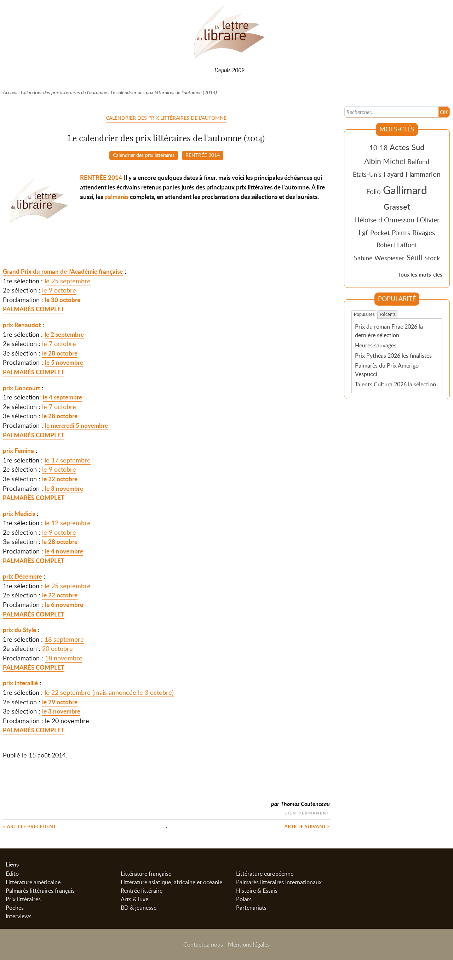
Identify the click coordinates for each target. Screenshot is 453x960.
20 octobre (57, 648)
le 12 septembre (68, 522)
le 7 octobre (59, 343)
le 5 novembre (64, 362)
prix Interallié (20, 683)
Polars (244, 899)
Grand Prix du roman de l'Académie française (63, 271)
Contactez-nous (203, 944)
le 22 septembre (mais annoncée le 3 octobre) (109, 692)
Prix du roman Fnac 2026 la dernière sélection (389, 331)
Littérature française (146, 873)
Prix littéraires (23, 899)
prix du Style (19, 630)
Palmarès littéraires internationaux (279, 882)
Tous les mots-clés (420, 274)
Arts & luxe (134, 899)
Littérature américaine (33, 882)
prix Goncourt (21, 388)
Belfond (418, 161)
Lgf (363, 232)
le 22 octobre (60, 479)
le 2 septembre (64, 334)
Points (401, 232)
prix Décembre (22, 576)
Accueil (10, 92)
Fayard (393, 174)
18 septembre (64, 639)
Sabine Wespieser (379, 258)
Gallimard (405, 189)
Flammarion (423, 174)
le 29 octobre (60, 702)
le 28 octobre (60, 353)
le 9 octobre (59, 290)
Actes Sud (407, 147)
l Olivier (428, 220)
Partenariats (251, 907)
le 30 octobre (62, 300)
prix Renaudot (22, 325)
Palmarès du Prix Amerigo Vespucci (387, 370)
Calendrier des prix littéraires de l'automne (64, 92)
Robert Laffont (397, 244)
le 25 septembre (68, 281)
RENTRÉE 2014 (202, 154)
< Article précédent (29, 826)
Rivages (423, 232)
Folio (373, 191)
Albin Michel (384, 161)
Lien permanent (307, 812)
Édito (12, 873)
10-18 (378, 147)
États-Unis (367, 174)
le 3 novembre (64, 488)
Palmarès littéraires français (40, 890)
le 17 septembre (68, 460)
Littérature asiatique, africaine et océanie (171, 882)
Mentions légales (249, 944)
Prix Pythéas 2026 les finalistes (393, 355)
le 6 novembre (64, 605)
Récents (388, 314)
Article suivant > (307, 826)
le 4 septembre (62, 397)
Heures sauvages (375, 345)
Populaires (364, 314)
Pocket (380, 232)
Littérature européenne (264, 873)
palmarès (116, 197)
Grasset (397, 206)
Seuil (414, 257)
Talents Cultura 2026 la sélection (395, 384)
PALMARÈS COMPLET (33, 309)
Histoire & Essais (256, 890)
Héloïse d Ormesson (384, 220)
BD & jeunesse (138, 907)
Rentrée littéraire (141, 890)
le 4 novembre (64, 551)
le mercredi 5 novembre (76, 425)
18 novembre (63, 658)
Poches (15, 907)
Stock (432, 258)
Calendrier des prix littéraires (143, 154)
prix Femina (18, 451)
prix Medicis (19, 514)
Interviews (18, 916)
